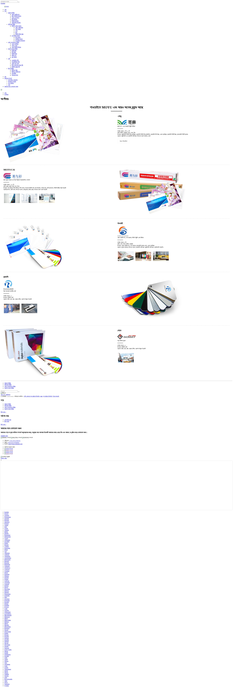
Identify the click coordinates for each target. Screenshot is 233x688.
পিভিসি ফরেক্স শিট (16, 67)
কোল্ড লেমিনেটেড (19, 27)
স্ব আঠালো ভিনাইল (47, 396)
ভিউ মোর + (3, 412)
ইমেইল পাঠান (4, 458)
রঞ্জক (41, 396)
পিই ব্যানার (17, 37)
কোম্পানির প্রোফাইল (13, 80)
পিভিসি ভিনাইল (15, 21)
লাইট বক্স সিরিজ (11, 24)
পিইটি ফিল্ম (14, 50)
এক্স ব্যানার (14, 57)
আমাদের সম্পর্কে (8, 78)
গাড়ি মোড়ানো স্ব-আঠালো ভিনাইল (32, 396)
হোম (5, 9)
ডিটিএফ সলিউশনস (16, 72)
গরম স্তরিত (18, 29)
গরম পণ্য (3, 394)
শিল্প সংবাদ (6, 421)
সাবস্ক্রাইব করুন (4, 436)
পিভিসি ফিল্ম (14, 54)
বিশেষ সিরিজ (11, 68)
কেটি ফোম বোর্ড (15, 63)
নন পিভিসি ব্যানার (16, 36)
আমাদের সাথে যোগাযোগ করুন (11, 86)
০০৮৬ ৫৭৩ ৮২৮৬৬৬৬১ (13, 442)
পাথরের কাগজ (15, 75)
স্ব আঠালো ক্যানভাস (20, 40)
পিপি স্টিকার (14, 19)
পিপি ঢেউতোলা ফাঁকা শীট (17, 65)
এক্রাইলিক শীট (15, 60)
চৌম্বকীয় (14, 73)
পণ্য (5, 11)
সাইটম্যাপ (8, 394)
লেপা (16, 31)
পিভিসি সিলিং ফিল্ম (19, 34)
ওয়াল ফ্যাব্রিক (15, 44)
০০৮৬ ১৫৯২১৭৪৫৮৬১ (14, 440)
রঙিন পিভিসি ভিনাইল (16, 16)
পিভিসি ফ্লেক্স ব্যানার (16, 26)
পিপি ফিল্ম (14, 52)
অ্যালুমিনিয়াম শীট (16, 62)
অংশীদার (6, 94)
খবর (5, 76)
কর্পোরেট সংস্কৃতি (12, 81)
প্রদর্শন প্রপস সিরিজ (12, 49)
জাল (16, 32)
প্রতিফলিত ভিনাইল (16, 22)
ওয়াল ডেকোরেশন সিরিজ (13, 42)
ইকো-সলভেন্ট (56, 396)
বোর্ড (9, 58)
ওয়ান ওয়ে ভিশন (15, 18)
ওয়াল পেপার (14, 45)
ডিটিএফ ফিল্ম (14, 70)
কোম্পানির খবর (7, 420)
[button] (123, 141)
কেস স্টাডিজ (11, 83)
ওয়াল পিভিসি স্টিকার (16, 47)
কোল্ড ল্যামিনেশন (15, 14)
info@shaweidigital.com (15, 444)
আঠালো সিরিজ (11, 13)
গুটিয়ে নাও (14, 55)
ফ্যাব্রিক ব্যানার (18, 39)
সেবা (9, 85)
